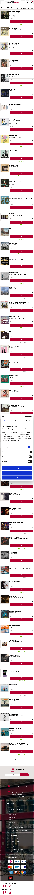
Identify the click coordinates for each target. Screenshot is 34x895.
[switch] (30, 452)
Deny (17, 477)
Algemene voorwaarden (17, 849)
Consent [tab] (6, 420)
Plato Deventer (13, 819)
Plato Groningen (13, 812)
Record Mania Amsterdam (16, 809)
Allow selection (17, 473)
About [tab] (28, 420)
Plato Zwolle (12, 822)
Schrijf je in (24, 774)
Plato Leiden (12, 817)
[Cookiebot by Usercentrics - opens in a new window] (25, 416)
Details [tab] (17, 420)
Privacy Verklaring (15, 852)
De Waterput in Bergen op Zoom (18, 830)
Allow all (17, 468)
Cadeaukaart (14, 844)
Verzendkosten (15, 838)
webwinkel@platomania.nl (19, 786)
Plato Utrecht (12, 814)
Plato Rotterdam (13, 825)
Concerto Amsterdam (14, 806)
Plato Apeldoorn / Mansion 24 (17, 827)
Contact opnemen (16, 846)
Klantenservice (15, 841)
